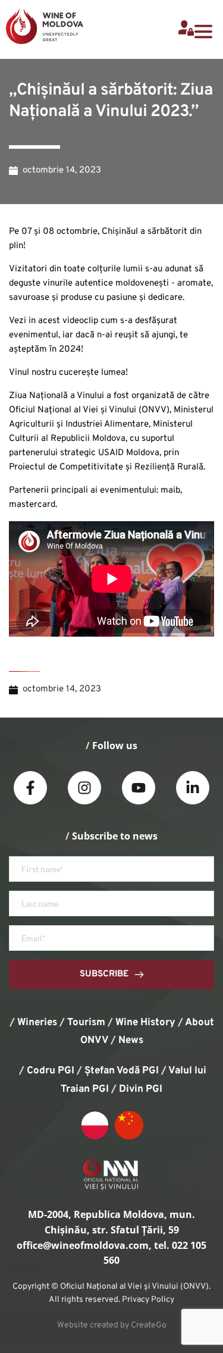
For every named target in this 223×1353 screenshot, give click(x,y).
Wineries (37, 1022)
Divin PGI (140, 1089)
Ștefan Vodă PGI (121, 1071)
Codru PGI (50, 1071)
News (130, 1040)
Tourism (86, 1022)
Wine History (145, 1022)
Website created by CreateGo (112, 1325)
